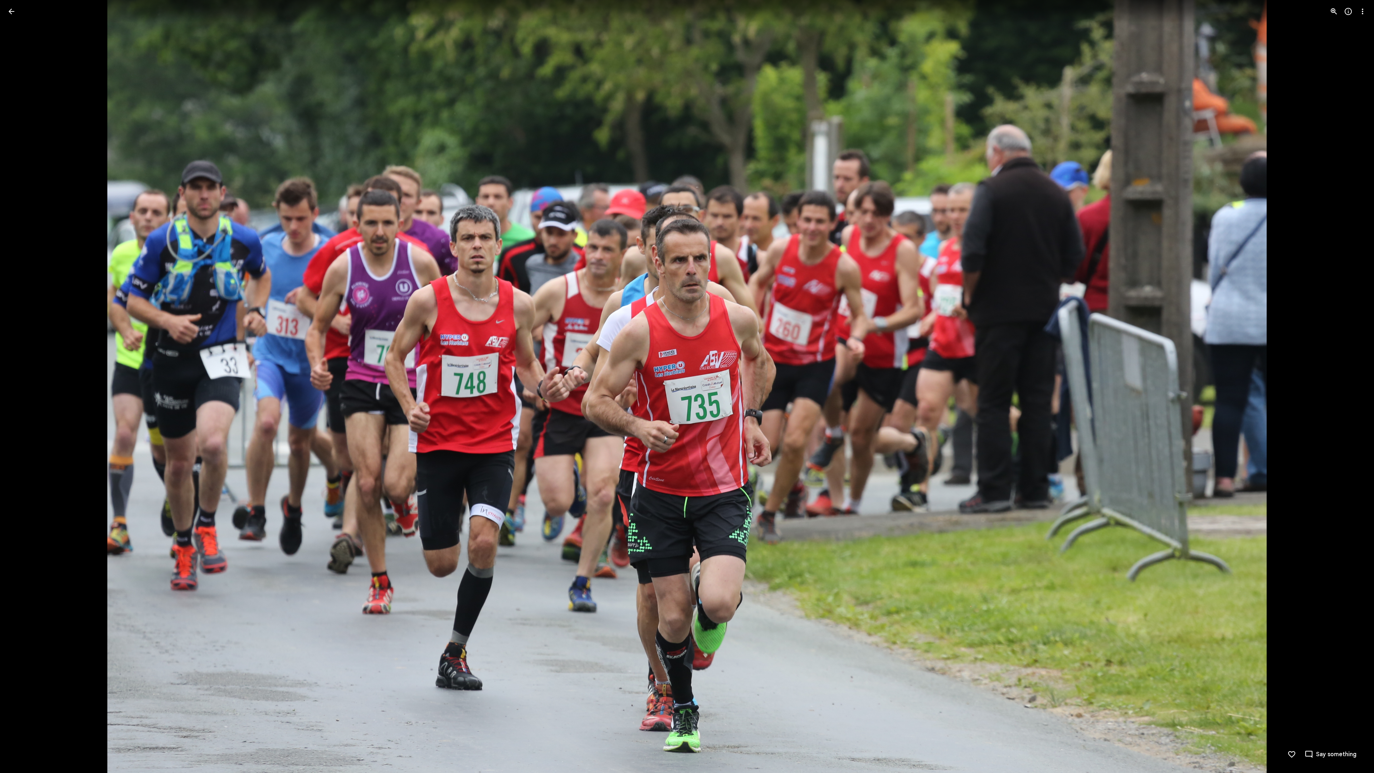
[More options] (1362, 11)
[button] (20, 386)
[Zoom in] (1334, 11)
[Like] (1291, 754)
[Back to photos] (11, 11)
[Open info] (1348, 11)
